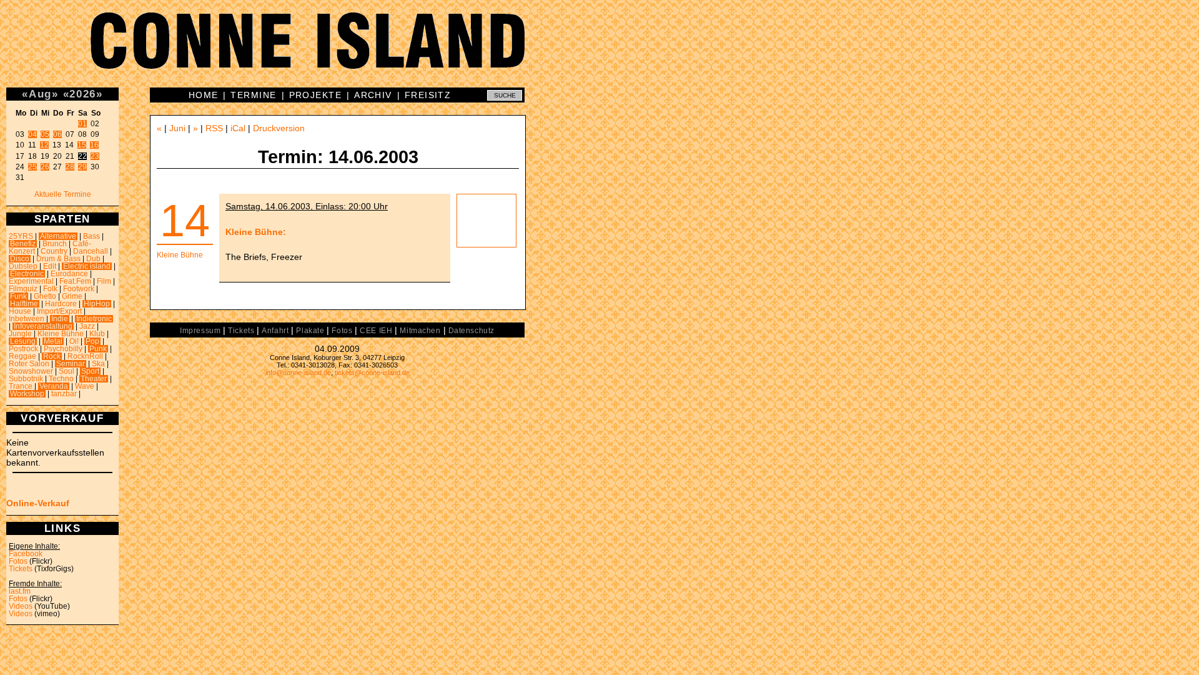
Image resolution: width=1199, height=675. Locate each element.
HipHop (97, 304)
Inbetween (26, 318)
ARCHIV (373, 95)
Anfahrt (275, 330)
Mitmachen (420, 330)
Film (104, 281)
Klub (97, 334)
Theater (94, 378)
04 (32, 134)
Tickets (20, 568)
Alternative (58, 236)
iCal (237, 128)
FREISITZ (428, 95)
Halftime (24, 304)
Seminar (70, 364)
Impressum (200, 330)
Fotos (18, 561)
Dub (93, 258)
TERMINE (253, 95)
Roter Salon (29, 364)
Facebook (25, 554)
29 (82, 167)
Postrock (23, 348)
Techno (61, 378)
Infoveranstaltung (43, 326)
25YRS (21, 236)
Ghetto (45, 296)
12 (44, 145)
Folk (50, 288)
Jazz (87, 326)
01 (82, 124)
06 (57, 134)
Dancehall (90, 251)
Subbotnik (26, 378)
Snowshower (31, 371)
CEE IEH (376, 330)
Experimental (31, 281)
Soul (66, 371)
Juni (177, 128)
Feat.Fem (75, 281)
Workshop (27, 394)
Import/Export (59, 311)
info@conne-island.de (298, 372)
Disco (19, 258)
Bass (91, 236)
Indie (59, 318)
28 (70, 167)
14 (185, 221)
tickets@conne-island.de (372, 372)
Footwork (78, 288)
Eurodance (69, 274)
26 (45, 167)
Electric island (87, 266)
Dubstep (23, 266)
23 (95, 156)
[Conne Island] (599, 50)
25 (32, 167)
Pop (92, 341)
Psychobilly (63, 348)
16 (94, 145)
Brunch (54, 244)
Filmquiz (23, 288)
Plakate (310, 330)
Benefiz (23, 244)
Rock (52, 356)
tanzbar (64, 394)
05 (45, 134)
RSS (214, 128)
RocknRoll (85, 356)
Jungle (20, 334)
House (20, 311)
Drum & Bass (58, 258)
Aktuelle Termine (62, 194)
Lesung (23, 341)
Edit (49, 266)
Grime (72, 296)
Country (54, 251)
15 (81, 145)
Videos (20, 606)
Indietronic (94, 318)
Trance (20, 386)
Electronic (27, 274)
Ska (98, 364)
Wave (84, 386)
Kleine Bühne (60, 334)
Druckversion (279, 128)
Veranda (53, 386)
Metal (53, 341)
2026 (82, 94)
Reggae (22, 356)
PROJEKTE (315, 95)
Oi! (74, 341)
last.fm (20, 591)
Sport (90, 371)
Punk (98, 348)
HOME (204, 95)
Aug (40, 94)
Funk (18, 296)
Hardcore (61, 304)
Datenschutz (471, 330)
